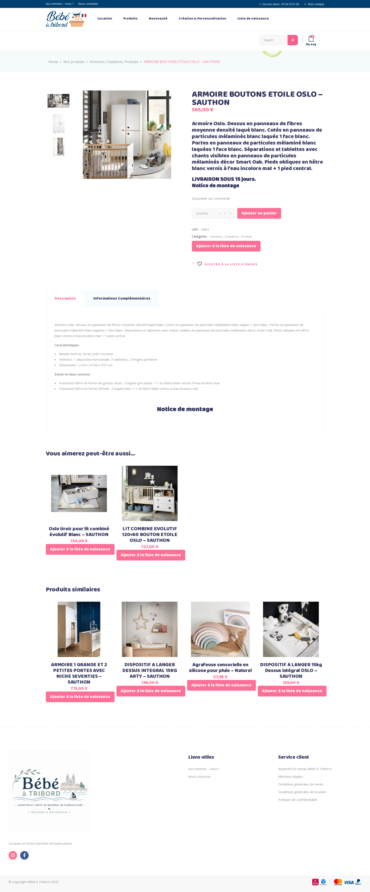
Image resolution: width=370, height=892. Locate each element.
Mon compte (316, 4)
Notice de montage (215, 185)
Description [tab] (65, 298)
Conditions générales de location (302, 792)
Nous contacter (88, 4)
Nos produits (74, 61)
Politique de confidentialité (297, 799)
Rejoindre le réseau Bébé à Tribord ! (305, 769)
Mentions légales (290, 776)
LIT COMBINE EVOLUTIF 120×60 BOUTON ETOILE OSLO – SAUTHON (149, 535)
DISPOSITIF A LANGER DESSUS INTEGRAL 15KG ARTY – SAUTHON (149, 671)
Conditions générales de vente (300, 784)
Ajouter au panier (259, 213)
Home (53, 61)
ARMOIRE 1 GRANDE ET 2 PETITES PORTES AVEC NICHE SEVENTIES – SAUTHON (79, 673)
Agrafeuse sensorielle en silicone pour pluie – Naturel (220, 668)
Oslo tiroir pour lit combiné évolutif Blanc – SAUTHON (79, 532)
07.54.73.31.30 (290, 4)
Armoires (97, 61)
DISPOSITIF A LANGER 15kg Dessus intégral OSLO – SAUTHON (291, 671)
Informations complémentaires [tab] (121, 298)
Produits (131, 61)
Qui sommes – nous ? (59, 4)
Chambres (114, 61)
